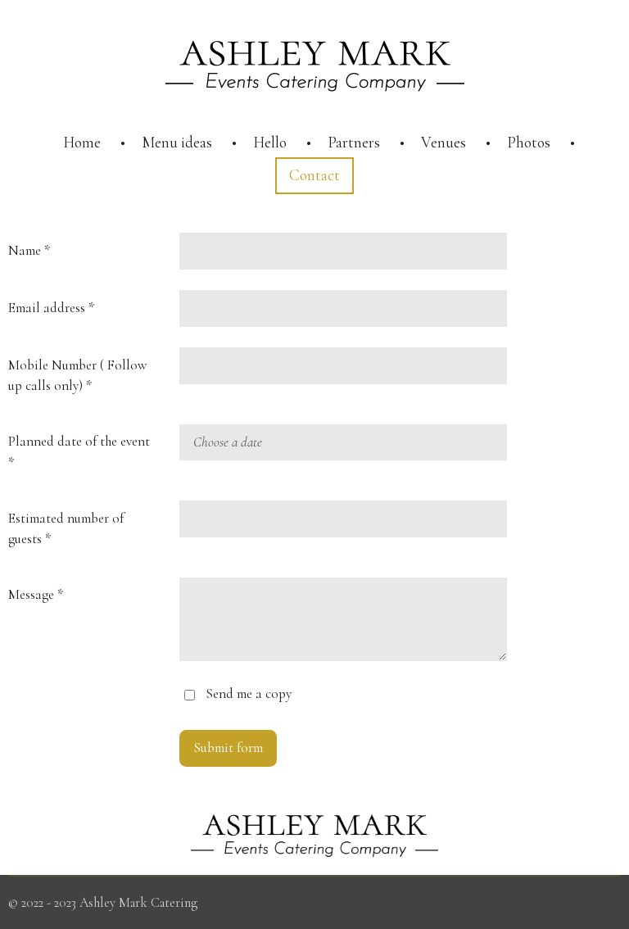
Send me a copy (249, 693)
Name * (29, 250)
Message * (35, 594)
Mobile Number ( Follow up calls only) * (77, 375)
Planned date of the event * (79, 452)
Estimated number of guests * (66, 529)
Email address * (51, 307)
